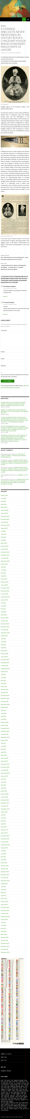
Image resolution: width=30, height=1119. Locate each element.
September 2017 (5, 809)
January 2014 (4, 940)
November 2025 (5, 519)
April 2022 (3, 647)
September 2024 (5, 561)
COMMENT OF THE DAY (6, 1054)
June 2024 (3, 570)
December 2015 (5, 871)
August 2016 (4, 847)
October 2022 (4, 629)
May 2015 (3, 892)
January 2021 (4, 692)
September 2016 (5, 844)
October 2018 (4, 770)
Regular (3, 26)
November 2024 (5, 555)
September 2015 (5, 880)
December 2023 (5, 588)
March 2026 (4, 507)
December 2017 (5, 800)
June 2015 (3, 889)
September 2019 (5, 737)
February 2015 (4, 901)
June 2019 (3, 746)
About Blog (4, 1057)
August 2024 (4, 564)
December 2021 (5, 659)
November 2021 (5, 662)
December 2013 (5, 943)
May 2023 (3, 609)
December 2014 (5, 907)
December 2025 (5, 516)
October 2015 (4, 877)
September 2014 (5, 916)
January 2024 (4, 585)
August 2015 (4, 883)
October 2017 (4, 806)
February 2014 (4, 937)
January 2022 (4, 656)
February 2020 (4, 722)
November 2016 (5, 838)
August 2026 (4, 495)
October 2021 (4, 665)
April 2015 (3, 895)
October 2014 (4, 913)
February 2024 (4, 582)
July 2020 (3, 710)
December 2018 (5, 764)
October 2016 (4, 841)
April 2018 (3, 788)
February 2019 (4, 758)
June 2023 (3, 606)
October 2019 (4, 734)
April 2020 (3, 719)
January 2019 (4, 761)
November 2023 (5, 591)
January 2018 (4, 797)
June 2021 (3, 677)
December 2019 (5, 728)
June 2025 (3, 534)
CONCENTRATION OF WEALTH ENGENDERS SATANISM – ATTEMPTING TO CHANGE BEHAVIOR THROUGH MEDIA (13, 266)
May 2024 (3, 573)
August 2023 (4, 600)
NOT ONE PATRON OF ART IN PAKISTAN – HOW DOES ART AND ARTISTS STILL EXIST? (14, 257)
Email (3, 358)
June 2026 (3, 498)
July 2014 (3, 922)
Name (3, 351)
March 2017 (4, 827)
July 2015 (3, 886)
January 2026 (4, 513)
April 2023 (3, 612)
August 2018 (4, 776)
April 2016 (3, 859)
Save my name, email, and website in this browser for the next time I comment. (14, 375)
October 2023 (4, 594)
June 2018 (3, 782)
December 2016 (5, 836)
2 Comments (17, 52)
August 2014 (4, 919)
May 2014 (3, 928)
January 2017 (4, 833)
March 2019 (4, 755)
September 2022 (5, 632)
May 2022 (3, 644)
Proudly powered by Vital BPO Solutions (12, 1117)
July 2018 (3, 779)
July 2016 (3, 850)
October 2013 (4, 949)
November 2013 (5, 946)
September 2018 (5, 773)
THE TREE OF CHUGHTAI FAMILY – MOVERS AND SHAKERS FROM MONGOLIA (13, 455)
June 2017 (3, 818)
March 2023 (4, 614)
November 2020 (5, 698)
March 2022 (4, 650)
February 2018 (4, 794)
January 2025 (4, 549)
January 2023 (4, 620)
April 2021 (3, 683)
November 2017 (5, 803)
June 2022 (3, 641)
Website (3, 365)
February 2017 (4, 830)
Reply (6, 296)
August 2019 (4, 740)
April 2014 (3, 931)
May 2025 (3, 537)
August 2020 (4, 707)
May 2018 (3, 785)
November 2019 (5, 731)
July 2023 (3, 603)
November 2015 (5, 874)
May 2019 (3, 749)
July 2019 (3, 743)
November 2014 (5, 910)
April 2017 (3, 824)
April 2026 (3, 504)
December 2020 (5, 695)
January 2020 (4, 725)
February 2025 (4, 546)
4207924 (12, 52)
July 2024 (3, 567)
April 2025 (3, 540)
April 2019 (3, 752)
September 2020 (5, 704)
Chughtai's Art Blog (7, 19)
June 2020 (3, 713)
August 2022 (4, 635)
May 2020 (3, 716)
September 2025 (5, 525)
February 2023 (4, 617)
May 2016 (3, 856)
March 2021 (4, 686)
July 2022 (3, 638)
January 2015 (4, 904)
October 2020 (4, 701)
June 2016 (3, 853)
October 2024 (4, 558)
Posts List (4, 1060)
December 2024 (5, 552)
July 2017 (3, 815)
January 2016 (4, 868)
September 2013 (5, 952)
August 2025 (4, 528)
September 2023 (5, 597)
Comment (4, 330)
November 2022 (5, 626)
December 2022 (5, 623)
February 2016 (4, 865)
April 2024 (3, 576)
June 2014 (3, 925)
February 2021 (4, 689)
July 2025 (3, 531)
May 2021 (3, 680)
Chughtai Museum (6, 1070)
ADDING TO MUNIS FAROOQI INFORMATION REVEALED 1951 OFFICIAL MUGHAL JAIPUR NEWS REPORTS (14, 411)
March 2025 (4, 543)
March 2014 (4, 934)
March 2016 (4, 862)
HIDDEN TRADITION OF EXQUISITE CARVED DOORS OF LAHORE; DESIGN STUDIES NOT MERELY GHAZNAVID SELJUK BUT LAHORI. (13, 404)
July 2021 (3, 674)
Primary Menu (28, 19)
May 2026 (3, 501)
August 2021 (4, 671)
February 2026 (4, 510)
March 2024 (4, 579)
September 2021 (5, 668)
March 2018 (4, 791)
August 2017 (4, 812)
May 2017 (3, 821)
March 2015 (4, 898)
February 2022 (4, 653)
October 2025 (4, 522)
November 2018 (5, 767)
